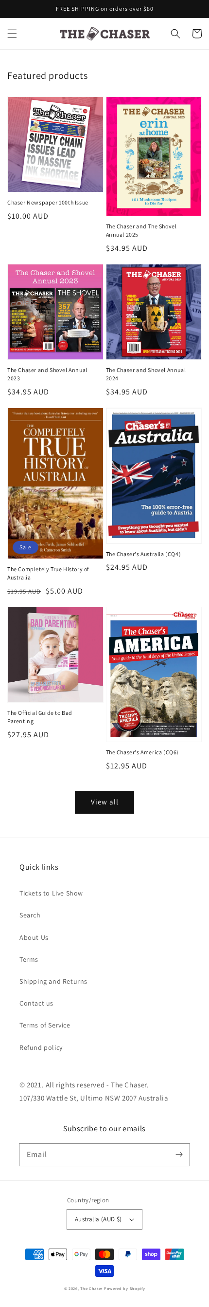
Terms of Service (44, 1025)
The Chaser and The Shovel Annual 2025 (141, 230)
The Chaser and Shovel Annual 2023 (47, 374)
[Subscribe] (179, 1154)
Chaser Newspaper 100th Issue (47, 202)
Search (30, 915)
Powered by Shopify (124, 1288)
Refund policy (41, 1047)
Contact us (36, 1003)
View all (105, 801)
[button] (12, 33)
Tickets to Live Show (51, 893)
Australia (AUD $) (98, 1219)
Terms (28, 959)
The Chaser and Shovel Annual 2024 (146, 374)
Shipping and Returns (53, 981)
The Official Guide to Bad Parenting (39, 717)
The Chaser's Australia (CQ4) (143, 554)
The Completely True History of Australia (48, 573)
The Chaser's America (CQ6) (142, 752)
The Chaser (91, 1288)
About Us (34, 937)
